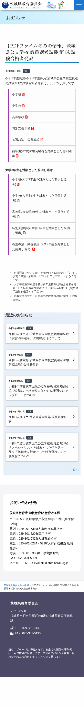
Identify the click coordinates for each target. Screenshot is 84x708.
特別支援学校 (21, 128)
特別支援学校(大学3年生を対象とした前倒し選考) (41, 230)
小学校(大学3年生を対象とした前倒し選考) (39, 182)
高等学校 (18, 117)
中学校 (16, 105)
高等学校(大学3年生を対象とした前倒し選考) (41, 214)
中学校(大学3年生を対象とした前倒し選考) (39, 198)
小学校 (16, 94)
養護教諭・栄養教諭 (26, 139)
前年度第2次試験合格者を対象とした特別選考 (42, 153)
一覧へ (74, 470)
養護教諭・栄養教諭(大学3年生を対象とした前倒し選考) (41, 246)
